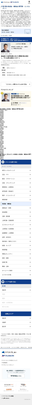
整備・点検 (5, 266)
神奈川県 (2, 122)
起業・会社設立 (6, 237)
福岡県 (2, 149)
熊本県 (2, 152)
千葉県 (2, 123)
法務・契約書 (6, 216)
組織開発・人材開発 (8, 233)
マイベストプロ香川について (10, 360)
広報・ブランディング (8, 183)
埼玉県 (2, 124)
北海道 (2, 111)
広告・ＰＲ (5, 174)
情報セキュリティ (7, 254)
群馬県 (2, 125)
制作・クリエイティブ (8, 195)
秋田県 (2, 115)
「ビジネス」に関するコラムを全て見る (16, 84)
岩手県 (2, 113)
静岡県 (2, 132)
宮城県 (2, 116)
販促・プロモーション (8, 178)
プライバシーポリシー (8, 365)
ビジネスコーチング (8, 224)
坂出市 (4, 326)
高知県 (2, 147)
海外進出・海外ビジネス (9, 241)
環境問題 (4, 249)
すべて (3, 166)
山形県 (2, 117)
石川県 (2, 129)
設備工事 (4, 262)
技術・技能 (5, 258)
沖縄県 (2, 153)
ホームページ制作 (7, 270)
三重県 (2, 134)
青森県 (2, 112)
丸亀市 (4, 322)
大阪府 (2, 136)
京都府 (2, 137)
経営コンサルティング (8, 170)
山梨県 (2, 128)
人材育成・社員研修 (8, 229)
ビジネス (9, 166)
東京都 (2, 121)
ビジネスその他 (6, 274)
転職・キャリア (6, 245)
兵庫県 (2, 138)
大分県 (2, 150)
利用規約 (5, 362)
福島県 (2, 118)
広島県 (2, 141)
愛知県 (2, 131)
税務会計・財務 (6, 208)
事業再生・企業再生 (8, 187)
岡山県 (2, 142)
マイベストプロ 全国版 (8, 396)
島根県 (2, 143)
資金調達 (4, 212)
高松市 (2, 156)
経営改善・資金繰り (8, 191)
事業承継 (4, 199)
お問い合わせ (6, 398)
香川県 (2, 146)
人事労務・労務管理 (8, 220)
